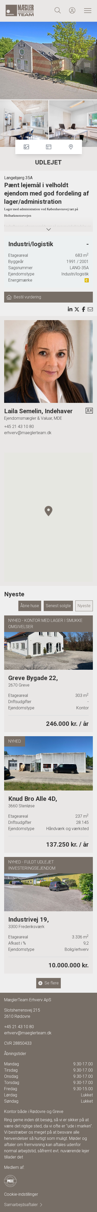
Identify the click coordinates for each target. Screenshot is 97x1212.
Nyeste (84, 605)
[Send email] (90, 309)
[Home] (27, 10)
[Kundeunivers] (72, 10)
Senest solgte (58, 605)
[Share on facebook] (83, 309)
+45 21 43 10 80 (19, 426)
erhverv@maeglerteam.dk (27, 432)
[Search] (58, 10)
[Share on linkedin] (70, 309)
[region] (48, 517)
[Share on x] (76, 309)
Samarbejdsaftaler (21, 1204)
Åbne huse (29, 605)
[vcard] (89, 414)
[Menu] (86, 10)
